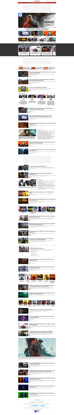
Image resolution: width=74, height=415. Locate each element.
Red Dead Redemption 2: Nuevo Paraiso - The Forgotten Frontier (52, 278)
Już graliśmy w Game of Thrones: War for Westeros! (32, 100)
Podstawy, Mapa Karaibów (34, 253)
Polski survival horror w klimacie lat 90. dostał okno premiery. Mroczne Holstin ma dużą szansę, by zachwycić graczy (37, 74)
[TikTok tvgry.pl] (41, 405)
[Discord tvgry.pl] (43, 405)
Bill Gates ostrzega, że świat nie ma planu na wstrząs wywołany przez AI (37, 311)
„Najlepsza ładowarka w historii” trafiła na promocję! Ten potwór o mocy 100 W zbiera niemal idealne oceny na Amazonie (49, 68)
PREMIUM (28, 2)
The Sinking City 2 (21, 278)
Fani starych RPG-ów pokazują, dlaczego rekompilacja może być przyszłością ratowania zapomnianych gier (37, 318)
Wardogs (40, 278)
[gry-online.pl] (37, 1)
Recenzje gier (46, 129)
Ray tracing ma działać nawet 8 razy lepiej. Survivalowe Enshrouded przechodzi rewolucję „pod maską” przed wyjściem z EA (37, 295)
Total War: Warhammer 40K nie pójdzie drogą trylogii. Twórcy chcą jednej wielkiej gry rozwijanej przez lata (22, 40)
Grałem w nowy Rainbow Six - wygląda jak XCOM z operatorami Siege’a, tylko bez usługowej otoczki (32, 40)
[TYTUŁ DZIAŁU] (37, 273)
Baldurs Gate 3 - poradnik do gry (39, 303)
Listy (36, 2)
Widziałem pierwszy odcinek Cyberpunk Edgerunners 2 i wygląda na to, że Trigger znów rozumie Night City (41, 40)
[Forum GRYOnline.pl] (38, 405)
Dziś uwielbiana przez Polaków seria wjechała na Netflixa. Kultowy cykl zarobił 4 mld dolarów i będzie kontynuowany (37, 380)
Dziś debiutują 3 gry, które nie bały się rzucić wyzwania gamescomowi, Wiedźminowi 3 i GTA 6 (37, 34)
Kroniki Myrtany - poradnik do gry (44, 303)
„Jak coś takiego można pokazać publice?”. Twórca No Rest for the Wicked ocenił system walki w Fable (37, 151)
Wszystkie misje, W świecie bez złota (35, 255)
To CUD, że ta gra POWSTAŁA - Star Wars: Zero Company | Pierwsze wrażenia (32, 210)
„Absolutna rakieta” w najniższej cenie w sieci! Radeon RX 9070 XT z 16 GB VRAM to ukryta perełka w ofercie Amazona (37, 68)
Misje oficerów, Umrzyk (33, 252)
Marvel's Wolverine (46, 278)
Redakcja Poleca (37, 93)
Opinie (40, 2)
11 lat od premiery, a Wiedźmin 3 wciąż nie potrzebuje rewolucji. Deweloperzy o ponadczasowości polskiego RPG (37, 349)
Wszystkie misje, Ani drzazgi (34, 254)
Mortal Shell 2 (28, 278)
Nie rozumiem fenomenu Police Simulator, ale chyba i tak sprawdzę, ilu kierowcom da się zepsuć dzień (41, 100)
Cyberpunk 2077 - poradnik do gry (25, 303)
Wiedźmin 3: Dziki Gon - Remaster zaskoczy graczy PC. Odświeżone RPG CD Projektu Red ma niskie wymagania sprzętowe (37, 110)
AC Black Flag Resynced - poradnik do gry (37, 251)
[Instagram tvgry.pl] (42, 405)
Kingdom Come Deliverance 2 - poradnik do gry (53, 303)
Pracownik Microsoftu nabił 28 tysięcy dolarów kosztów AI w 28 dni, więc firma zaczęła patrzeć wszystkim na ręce (37, 268)
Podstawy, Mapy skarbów (33, 251)
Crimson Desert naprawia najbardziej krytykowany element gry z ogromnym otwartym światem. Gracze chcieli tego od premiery (37, 240)
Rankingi (34, 2)
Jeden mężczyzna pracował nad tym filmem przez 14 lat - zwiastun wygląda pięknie (37, 193)
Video (45, 2)
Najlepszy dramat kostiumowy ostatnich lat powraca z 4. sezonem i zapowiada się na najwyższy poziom (37, 125)
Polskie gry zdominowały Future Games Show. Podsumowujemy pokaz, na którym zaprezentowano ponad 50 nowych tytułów (50, 34)
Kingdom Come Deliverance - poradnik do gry (30, 303)
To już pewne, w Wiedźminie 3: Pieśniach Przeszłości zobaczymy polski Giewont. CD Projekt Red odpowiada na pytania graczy (37, 81)
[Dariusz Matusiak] (47, 40)
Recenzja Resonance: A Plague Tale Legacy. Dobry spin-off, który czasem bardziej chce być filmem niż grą (51, 40)
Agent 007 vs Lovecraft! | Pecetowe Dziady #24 (23, 210)
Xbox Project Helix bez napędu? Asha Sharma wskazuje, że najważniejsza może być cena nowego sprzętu (37, 395)
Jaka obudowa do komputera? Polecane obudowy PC (37, 167)
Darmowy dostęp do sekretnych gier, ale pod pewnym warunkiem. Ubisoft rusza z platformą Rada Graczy (37, 387)
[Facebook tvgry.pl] (44, 405)
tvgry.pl (37, 205)
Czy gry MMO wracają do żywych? (41, 209)
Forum (46, 2)
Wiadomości (32, 402)
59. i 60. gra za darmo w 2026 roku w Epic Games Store (37, 89)
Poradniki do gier (37, 245)
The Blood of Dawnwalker (34, 278)
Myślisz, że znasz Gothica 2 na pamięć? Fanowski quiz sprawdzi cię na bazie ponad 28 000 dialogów (37, 261)
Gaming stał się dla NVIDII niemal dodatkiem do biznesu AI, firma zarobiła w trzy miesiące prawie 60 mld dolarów (37, 365)
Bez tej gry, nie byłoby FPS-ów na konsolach (50, 210)
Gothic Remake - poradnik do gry (21, 303)
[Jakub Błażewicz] (18, 40)
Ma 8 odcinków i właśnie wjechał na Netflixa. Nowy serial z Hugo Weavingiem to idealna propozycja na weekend (37, 218)
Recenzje (39, 2)
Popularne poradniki (37, 299)
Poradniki (43, 2)
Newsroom (30, 2)
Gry (32, 2)
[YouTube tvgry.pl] (40, 405)
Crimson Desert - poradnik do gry (48, 303)
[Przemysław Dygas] (18, 27)
